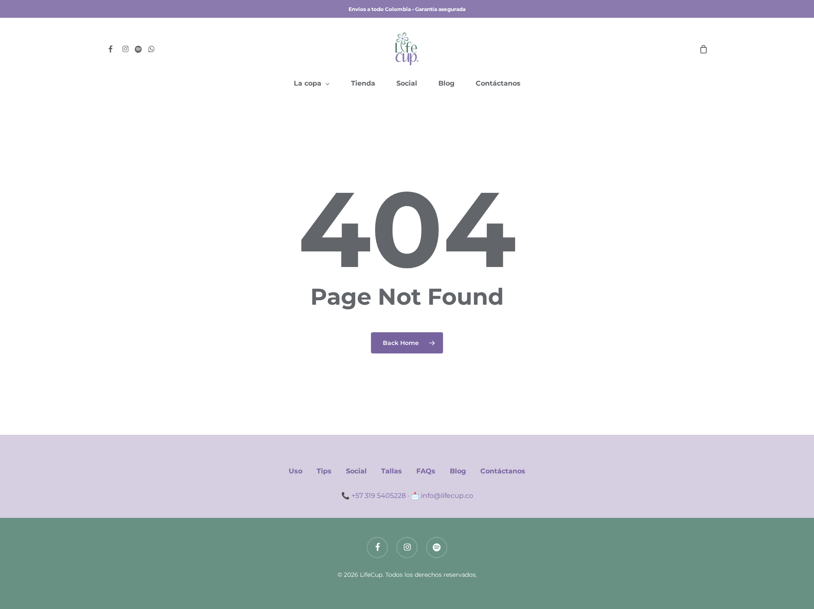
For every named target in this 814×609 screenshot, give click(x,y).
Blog (458, 471)
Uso (295, 471)
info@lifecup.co (447, 496)
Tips (324, 471)
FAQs (425, 471)
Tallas (391, 471)
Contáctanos (502, 471)
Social (356, 471)
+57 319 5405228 (378, 496)
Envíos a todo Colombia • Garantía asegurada (407, 9)
